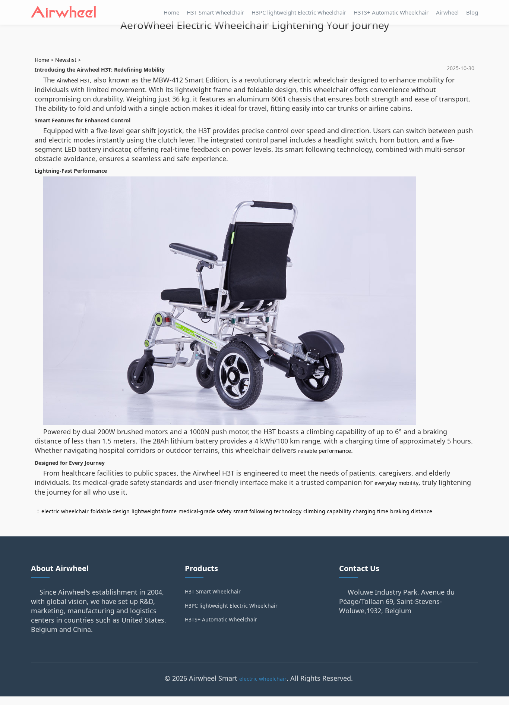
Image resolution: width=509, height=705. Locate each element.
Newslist (65, 59)
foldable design (110, 511)
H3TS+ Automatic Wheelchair (391, 12)
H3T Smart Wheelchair (215, 12)
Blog (472, 12)
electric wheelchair (65, 511)
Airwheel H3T (73, 80)
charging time (370, 511)
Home (171, 12)
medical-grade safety (204, 511)
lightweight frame (154, 511)
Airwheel (447, 12)
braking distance (411, 511)
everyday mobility (396, 482)
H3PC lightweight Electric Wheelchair (299, 12)
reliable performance (324, 450)
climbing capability (327, 511)
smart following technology (267, 511)
